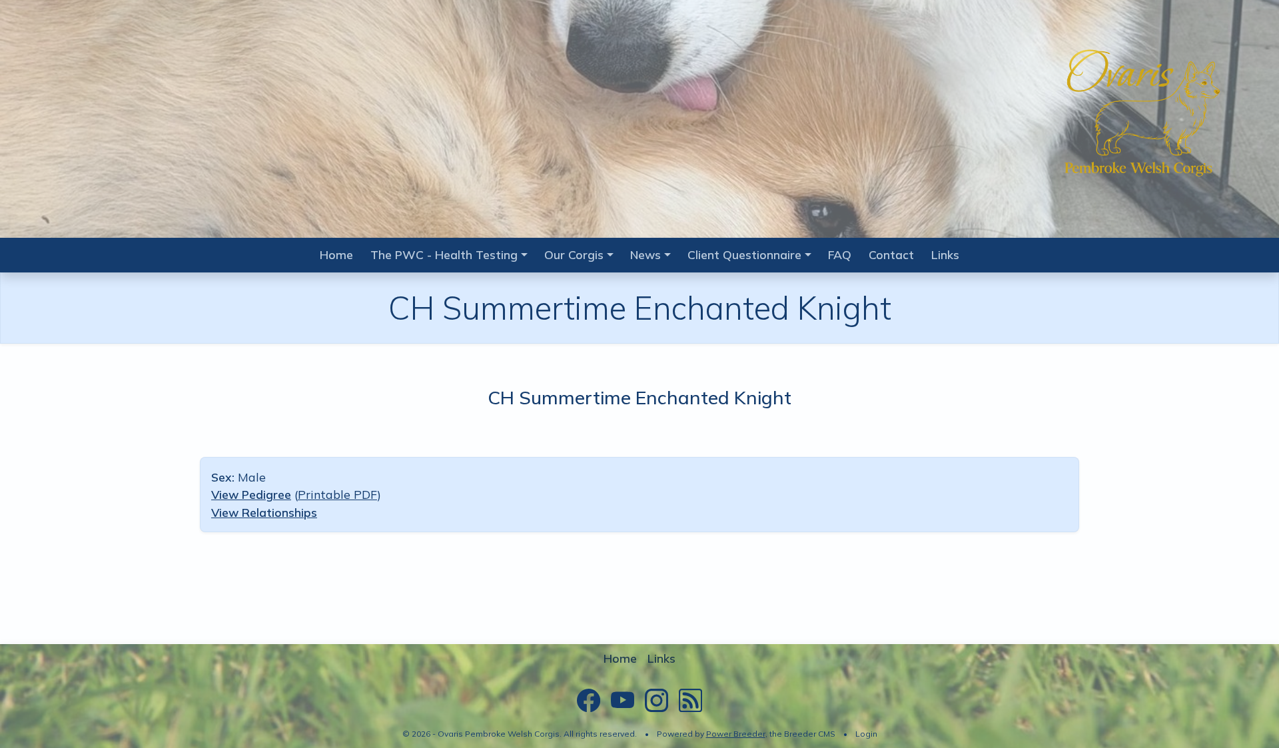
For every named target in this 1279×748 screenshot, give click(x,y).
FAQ (839, 254)
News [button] (645, 254)
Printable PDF (337, 494)
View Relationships (264, 512)
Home (336, 254)
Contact (891, 254)
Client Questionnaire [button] (744, 254)
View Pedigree (251, 494)
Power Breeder (735, 734)
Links (945, 254)
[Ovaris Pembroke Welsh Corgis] (1139, 114)
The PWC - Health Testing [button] (444, 254)
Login (866, 734)
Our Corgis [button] (574, 254)
